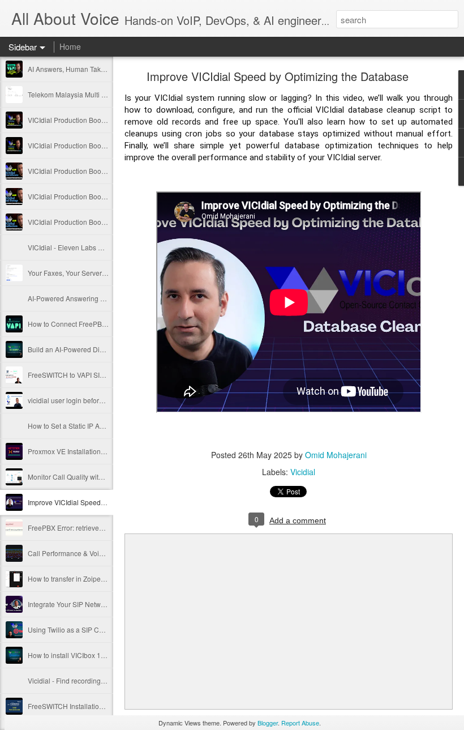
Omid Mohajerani (336, 454)
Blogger (267, 722)
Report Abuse (300, 722)
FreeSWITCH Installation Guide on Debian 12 (97, 706)
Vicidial (302, 471)
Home (70, 46)
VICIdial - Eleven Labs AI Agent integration (93, 247)
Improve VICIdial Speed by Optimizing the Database (107, 502)
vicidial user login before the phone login (90, 400)
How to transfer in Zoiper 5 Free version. (89, 578)
